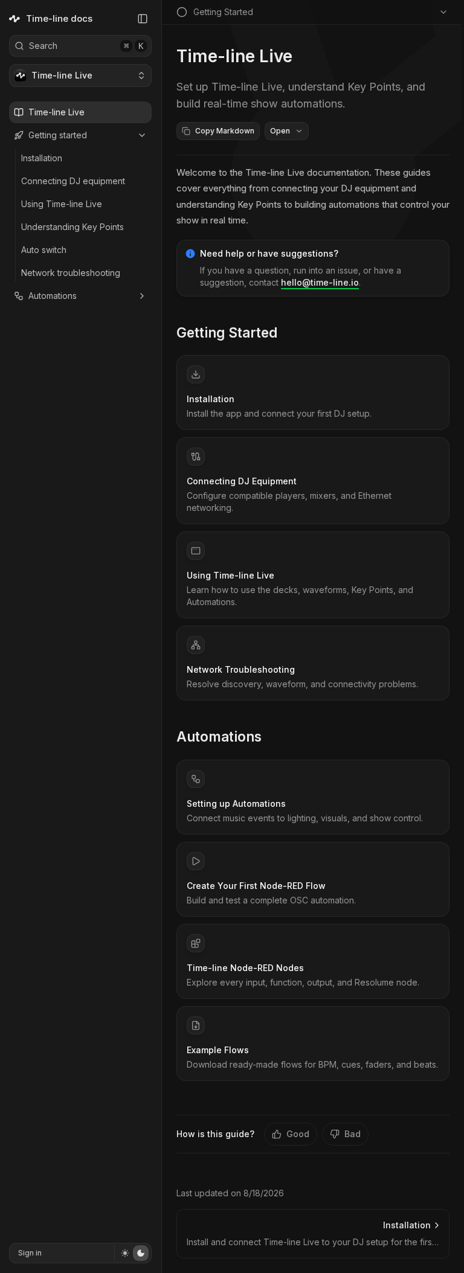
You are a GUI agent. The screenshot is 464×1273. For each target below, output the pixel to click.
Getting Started (226, 332)
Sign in (30, 1252)
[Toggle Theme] (131, 1253)
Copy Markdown (224, 130)
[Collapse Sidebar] (143, 19)
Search (86, 45)
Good (297, 1134)
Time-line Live (56, 112)
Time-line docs (59, 18)
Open (280, 130)
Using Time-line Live (61, 204)
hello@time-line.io (320, 282)
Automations (52, 295)
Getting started (57, 135)
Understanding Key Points (72, 227)
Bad (352, 1134)
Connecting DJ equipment (73, 181)
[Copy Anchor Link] (287, 332)
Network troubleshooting (70, 273)
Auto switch (43, 250)
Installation (41, 158)
